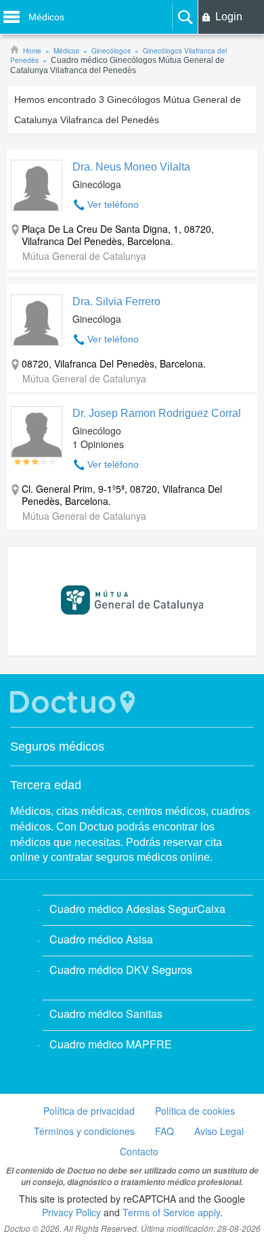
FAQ (164, 1131)
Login (228, 16)
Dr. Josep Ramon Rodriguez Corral (156, 413)
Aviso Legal (219, 1131)
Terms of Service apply (171, 1212)
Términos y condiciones (84, 1131)
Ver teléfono (113, 204)
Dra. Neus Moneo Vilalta (131, 167)
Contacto (139, 1151)
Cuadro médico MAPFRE (110, 1044)
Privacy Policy (71, 1212)
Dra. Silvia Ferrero (116, 301)
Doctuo (74, 702)
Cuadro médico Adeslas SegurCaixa (137, 908)
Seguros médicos (57, 746)
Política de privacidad (89, 1110)
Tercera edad (45, 785)
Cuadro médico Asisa (101, 939)
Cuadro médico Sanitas (105, 1013)
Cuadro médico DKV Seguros (120, 969)
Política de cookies (195, 1110)
